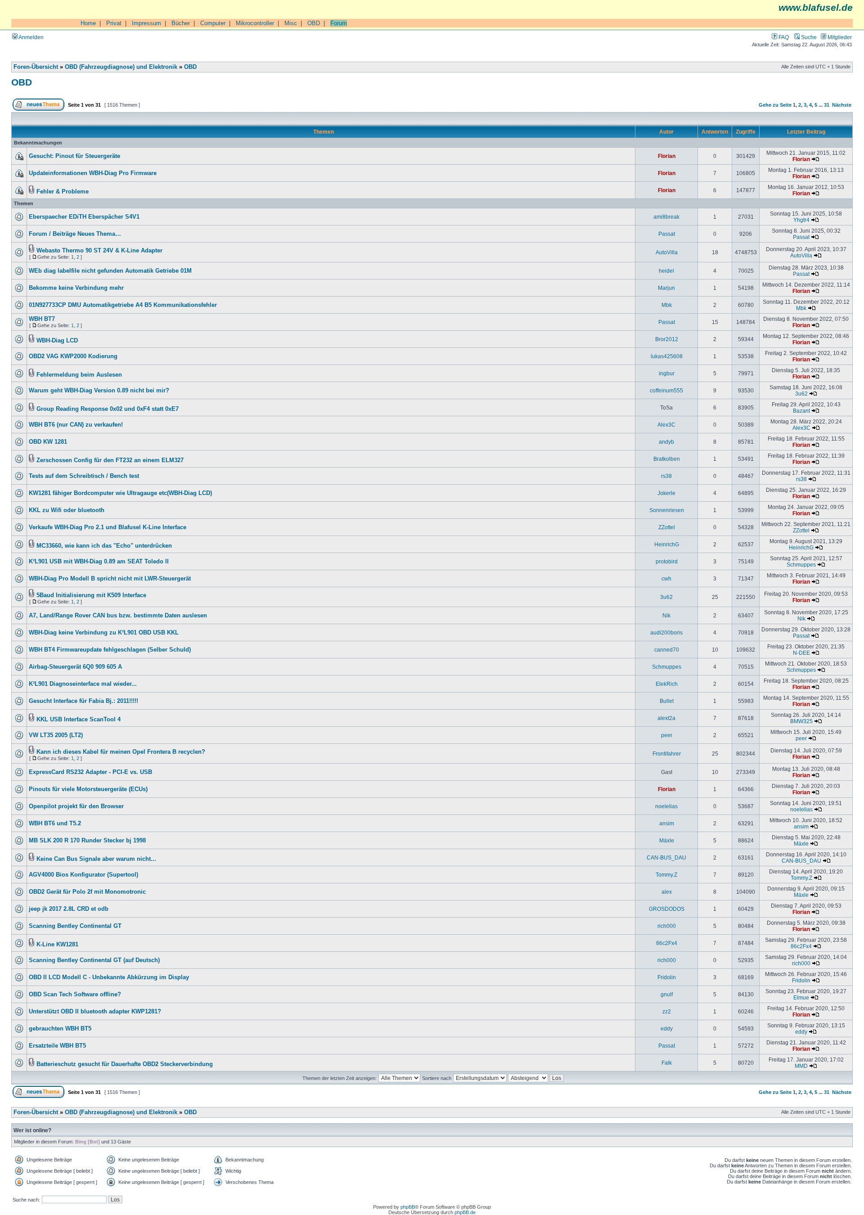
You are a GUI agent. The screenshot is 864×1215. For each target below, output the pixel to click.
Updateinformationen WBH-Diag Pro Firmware (93, 173)
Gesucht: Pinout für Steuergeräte (74, 156)
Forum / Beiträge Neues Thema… (75, 234)
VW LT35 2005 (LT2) (56, 735)
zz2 (666, 1011)
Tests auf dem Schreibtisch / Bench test (84, 476)
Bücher (180, 23)
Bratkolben (666, 459)
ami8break (666, 217)
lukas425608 (667, 356)
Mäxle (666, 840)
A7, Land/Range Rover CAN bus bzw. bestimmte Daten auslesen (118, 615)
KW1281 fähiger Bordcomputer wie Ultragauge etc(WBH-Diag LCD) (120, 493)
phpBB (407, 1207)
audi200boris (666, 632)
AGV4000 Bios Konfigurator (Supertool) (83, 875)
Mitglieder (839, 37)
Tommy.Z (666, 875)
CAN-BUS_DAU (666, 857)
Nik (666, 615)
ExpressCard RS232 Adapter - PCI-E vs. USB (90, 772)
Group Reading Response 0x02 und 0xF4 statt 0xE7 (107, 409)
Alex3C (666, 425)
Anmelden (31, 37)
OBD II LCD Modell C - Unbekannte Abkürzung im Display (109, 977)
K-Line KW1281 (57, 944)
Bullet (667, 701)
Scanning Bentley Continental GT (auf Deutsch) (94, 960)
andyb (666, 442)
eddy (667, 1028)
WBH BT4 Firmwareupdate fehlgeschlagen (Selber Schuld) (110, 650)
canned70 (666, 649)
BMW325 (801, 721)
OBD (313, 23)
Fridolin (666, 977)
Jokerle (666, 493)
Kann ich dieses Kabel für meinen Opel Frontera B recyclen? (120, 752)
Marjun (666, 288)
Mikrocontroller (255, 23)
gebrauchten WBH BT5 (60, 1029)
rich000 (666, 926)
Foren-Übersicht (36, 67)
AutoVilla (667, 252)
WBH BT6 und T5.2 (55, 823)
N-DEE (801, 653)
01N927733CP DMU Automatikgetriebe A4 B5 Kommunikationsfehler (123, 305)
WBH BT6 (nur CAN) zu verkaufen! (76, 425)
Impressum (146, 23)
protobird (667, 561)
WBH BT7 (42, 319)
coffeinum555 (666, 390)
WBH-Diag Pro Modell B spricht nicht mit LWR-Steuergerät (110, 579)
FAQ (783, 37)
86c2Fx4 (666, 943)
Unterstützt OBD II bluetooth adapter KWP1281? (95, 1011)
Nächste (841, 105)
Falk (667, 1063)
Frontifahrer (666, 753)
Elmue (801, 997)
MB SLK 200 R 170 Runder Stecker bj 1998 (87, 840)
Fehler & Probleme (62, 192)
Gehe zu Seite (775, 105)
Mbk (667, 305)
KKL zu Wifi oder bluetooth (66, 510)
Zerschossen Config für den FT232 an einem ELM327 (110, 460)
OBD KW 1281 (48, 442)
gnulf (667, 994)
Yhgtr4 (801, 220)
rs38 (666, 476)
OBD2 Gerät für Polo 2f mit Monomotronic (87, 892)
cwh (666, 578)
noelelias (666, 806)
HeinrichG (666, 544)
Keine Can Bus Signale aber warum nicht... (96, 859)
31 (826, 105)
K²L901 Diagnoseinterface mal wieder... (83, 684)
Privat (114, 23)
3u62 (801, 393)
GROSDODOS (666, 909)
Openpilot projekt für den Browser (76, 806)
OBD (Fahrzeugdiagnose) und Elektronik (121, 67)
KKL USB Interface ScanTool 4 (78, 719)
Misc (290, 23)
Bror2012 (666, 339)
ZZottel (666, 527)
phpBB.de (465, 1212)
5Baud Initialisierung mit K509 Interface (91, 595)
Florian (666, 156)
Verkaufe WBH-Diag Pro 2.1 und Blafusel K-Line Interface (107, 527)
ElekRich (667, 684)
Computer (212, 23)
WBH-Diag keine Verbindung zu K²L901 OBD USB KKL (104, 633)
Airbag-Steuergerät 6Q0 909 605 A (75, 667)
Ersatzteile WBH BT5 (57, 1046)
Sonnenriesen (666, 510)
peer (666, 735)
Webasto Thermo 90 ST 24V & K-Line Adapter (99, 251)
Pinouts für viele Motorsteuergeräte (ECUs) (88, 789)
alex (667, 892)
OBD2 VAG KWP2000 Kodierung (73, 356)
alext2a (666, 718)
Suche (808, 37)
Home (88, 23)
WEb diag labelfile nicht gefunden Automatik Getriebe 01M (110, 271)
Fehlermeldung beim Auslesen (79, 375)
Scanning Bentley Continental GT (75, 926)
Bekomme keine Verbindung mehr (76, 288)
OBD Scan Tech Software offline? (75, 994)
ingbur (667, 373)
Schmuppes (801, 564)
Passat (666, 234)
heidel (666, 271)
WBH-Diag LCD (57, 341)
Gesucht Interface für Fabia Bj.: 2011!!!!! (83, 701)
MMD (801, 1066)
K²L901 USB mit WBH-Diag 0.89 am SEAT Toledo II (99, 561)
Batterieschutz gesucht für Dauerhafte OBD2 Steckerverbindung (124, 1064)
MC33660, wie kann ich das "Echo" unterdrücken (104, 546)
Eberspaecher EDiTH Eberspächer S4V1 (84, 217)
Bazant (801, 411)
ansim (666, 823)
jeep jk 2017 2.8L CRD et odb (68, 909)
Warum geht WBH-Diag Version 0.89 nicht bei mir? (99, 390)
